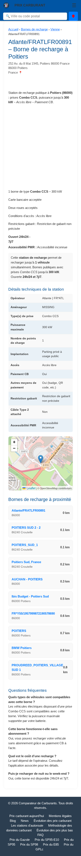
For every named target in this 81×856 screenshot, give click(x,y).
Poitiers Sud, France (26, 562)
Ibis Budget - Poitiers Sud (30, 596)
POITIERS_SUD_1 (25, 545)
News (25, 820)
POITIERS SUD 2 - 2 (26, 527)
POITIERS (19, 631)
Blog (13, 820)
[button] (40, 459)
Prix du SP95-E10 (47, 839)
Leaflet (30, 488)
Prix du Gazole (20, 839)
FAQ (40, 835)
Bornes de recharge (34, 29)
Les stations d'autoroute (27, 825)
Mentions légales (60, 816)
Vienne (55, 29)
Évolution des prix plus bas (55, 830)
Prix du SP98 (29, 844)
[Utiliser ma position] (73, 16)
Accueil (13, 29)
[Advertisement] (40, 148)
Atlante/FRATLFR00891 (28, 510)
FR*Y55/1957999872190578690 (33, 613)
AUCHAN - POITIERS (27, 579)
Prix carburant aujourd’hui (26, 816)
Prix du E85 (51, 844)
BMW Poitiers (22, 648)
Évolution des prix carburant (52, 820)
